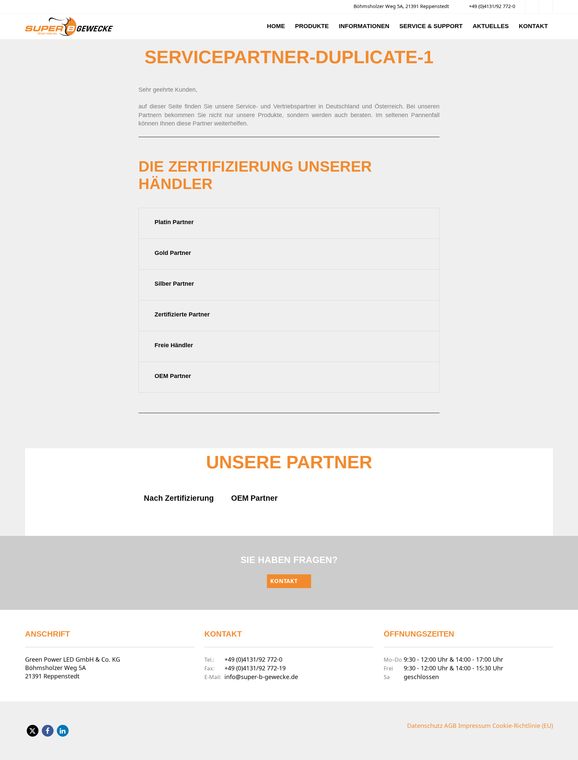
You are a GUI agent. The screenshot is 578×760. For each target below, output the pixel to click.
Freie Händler (174, 345)
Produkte (312, 26)
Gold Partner (173, 253)
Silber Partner (174, 283)
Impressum (474, 726)
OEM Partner (173, 376)
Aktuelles (491, 26)
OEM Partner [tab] (254, 498)
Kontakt (533, 26)
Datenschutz (425, 726)
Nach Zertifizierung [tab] (179, 498)
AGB (450, 726)
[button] (289, 219)
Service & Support (431, 26)
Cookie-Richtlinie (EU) (522, 726)
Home (276, 26)
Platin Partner (174, 222)
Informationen (364, 26)
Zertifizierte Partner (182, 314)
